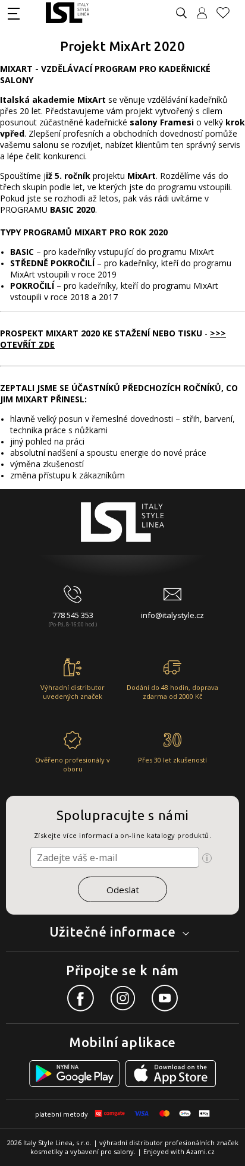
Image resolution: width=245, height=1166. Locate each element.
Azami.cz (200, 1151)
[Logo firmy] (67, 12)
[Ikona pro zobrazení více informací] (207, 858)
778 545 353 (72, 615)
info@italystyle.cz (172, 615)
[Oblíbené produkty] (227, 12)
